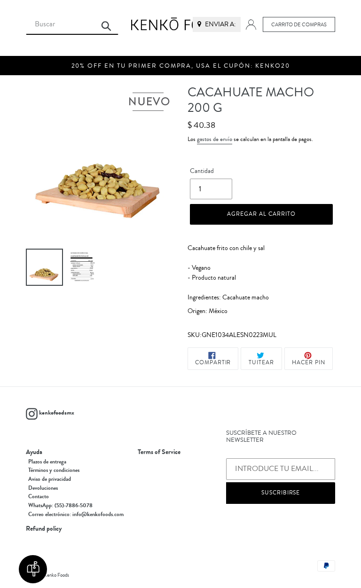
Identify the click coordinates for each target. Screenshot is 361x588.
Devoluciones (43, 488)
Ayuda (34, 452)
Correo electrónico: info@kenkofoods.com (76, 514)
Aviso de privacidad (49, 479)
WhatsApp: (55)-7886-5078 (60, 505)
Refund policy (44, 528)
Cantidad (202, 171)
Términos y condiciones (53, 470)
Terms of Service (159, 452)
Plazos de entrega (47, 461)
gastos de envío (214, 139)
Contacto (38, 496)
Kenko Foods (56, 575)
